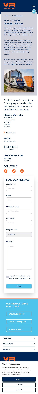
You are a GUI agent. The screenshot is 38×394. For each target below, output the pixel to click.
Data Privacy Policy (25, 278)
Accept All (19, 379)
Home (6, 15)
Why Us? (6, 349)
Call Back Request (17, 322)
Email (8, 195)
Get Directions (10, 132)
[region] (19, 377)
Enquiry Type (11, 230)
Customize (19, 384)
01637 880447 (9, 150)
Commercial (8, 344)
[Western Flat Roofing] (19, 360)
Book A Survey (16, 329)
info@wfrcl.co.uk (9, 141)
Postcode (10, 218)
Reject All (19, 390)
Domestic (7, 338)
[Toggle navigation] (34, 6)
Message (9, 242)
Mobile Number (12, 207)
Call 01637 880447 (16, 314)
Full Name (10, 184)
